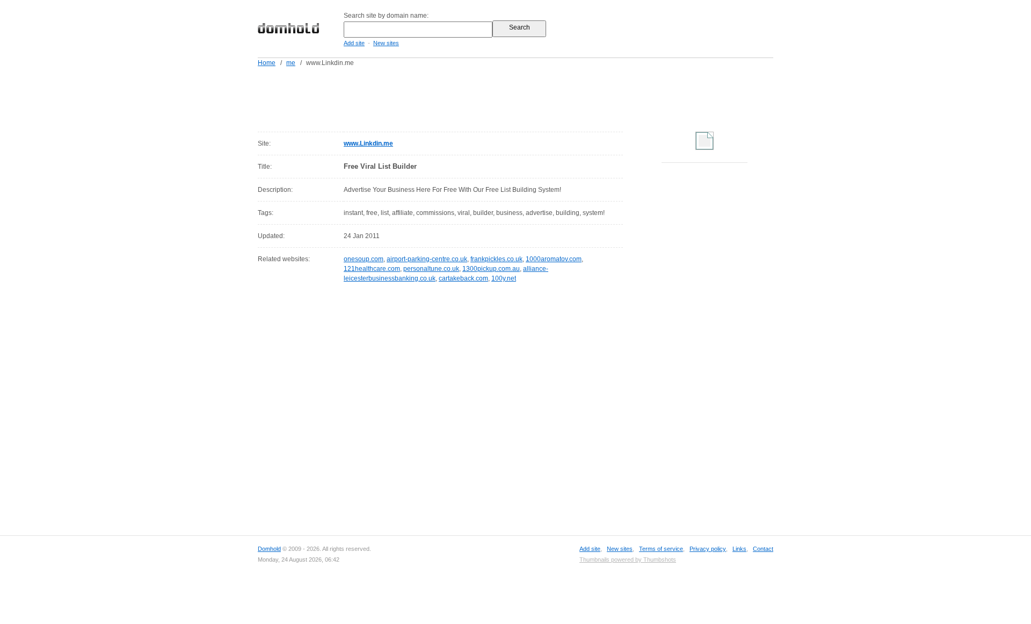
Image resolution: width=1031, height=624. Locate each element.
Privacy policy (707, 549)
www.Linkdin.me (368, 143)
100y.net (503, 278)
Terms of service (661, 549)
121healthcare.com (372, 268)
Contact (763, 549)
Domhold (269, 549)
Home (266, 63)
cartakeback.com (463, 278)
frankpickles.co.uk (496, 259)
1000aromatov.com (554, 259)
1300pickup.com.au (491, 268)
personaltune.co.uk (431, 268)
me (290, 63)
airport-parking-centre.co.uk (427, 259)
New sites (386, 43)
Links (739, 549)
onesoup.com (363, 259)
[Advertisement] (535, 97)
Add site (354, 43)
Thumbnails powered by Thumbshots (627, 559)
